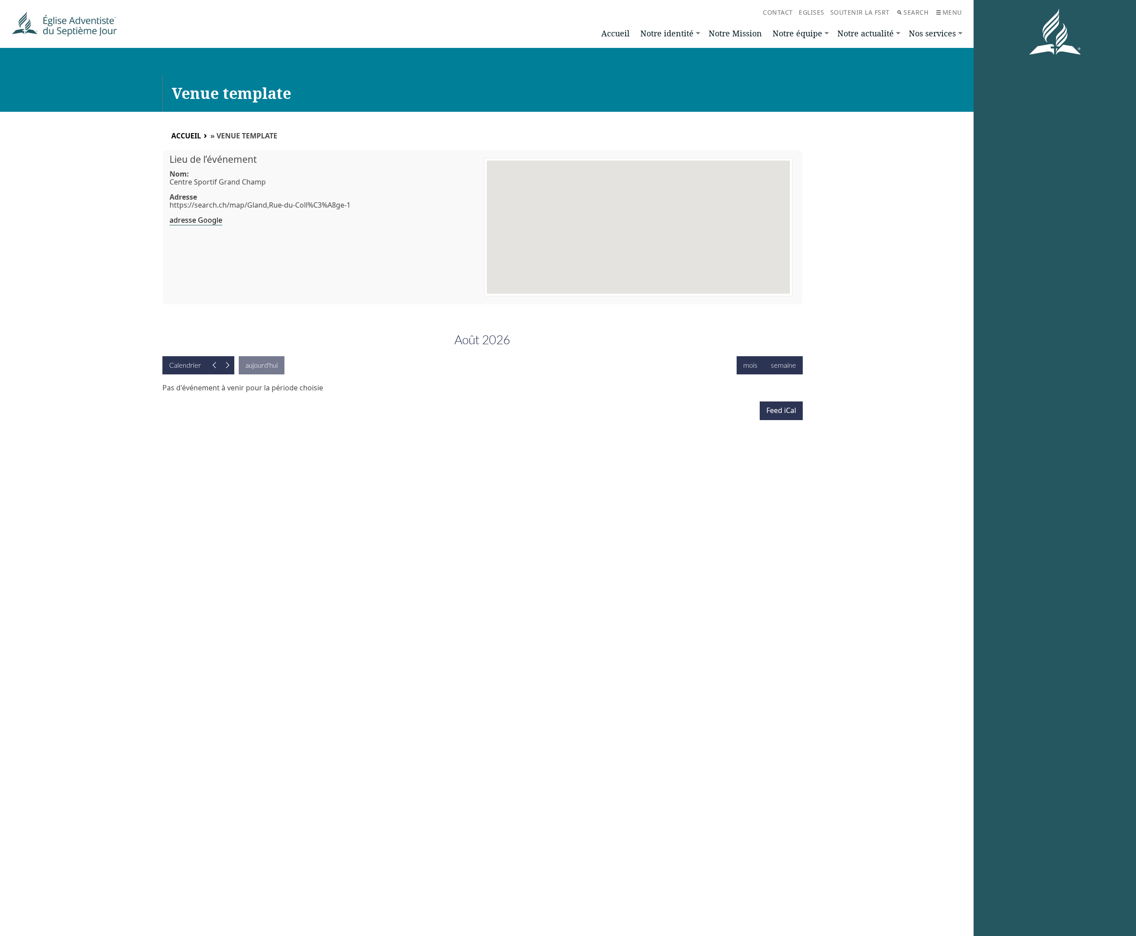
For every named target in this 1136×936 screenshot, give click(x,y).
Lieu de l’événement (213, 159)
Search (915, 12)
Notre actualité (865, 33)
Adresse (183, 197)
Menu (952, 12)
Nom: (179, 174)
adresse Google (196, 220)
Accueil (615, 33)
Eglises (811, 12)
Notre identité (667, 33)
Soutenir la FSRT (860, 12)
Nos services (932, 33)
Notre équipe (797, 33)
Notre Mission (735, 33)
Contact (778, 12)
